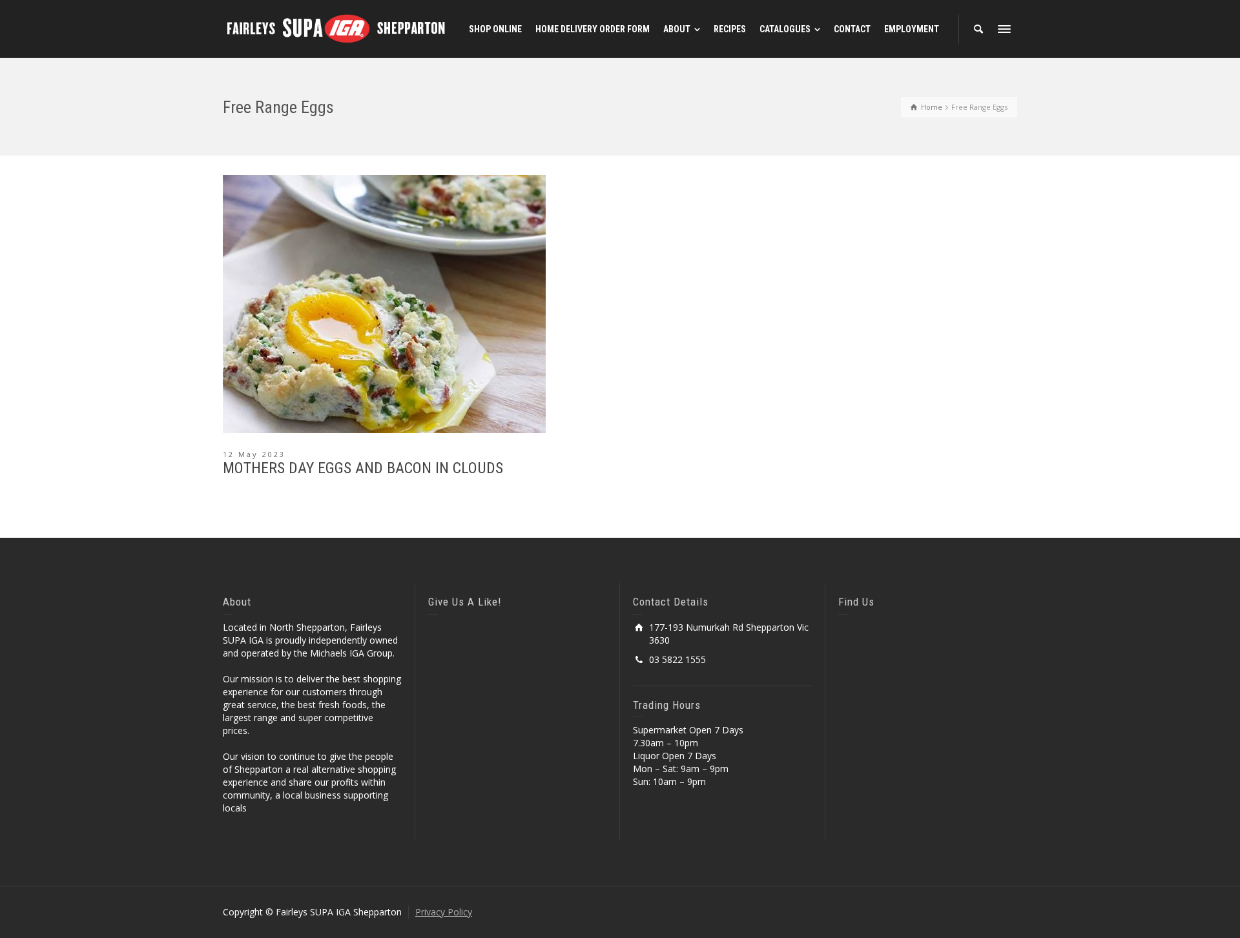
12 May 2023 (254, 454)
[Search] (978, 29)
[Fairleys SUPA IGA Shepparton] (336, 28)
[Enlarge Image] (384, 304)
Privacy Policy (443, 912)
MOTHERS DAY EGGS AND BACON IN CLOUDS (363, 468)
